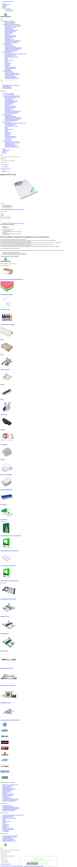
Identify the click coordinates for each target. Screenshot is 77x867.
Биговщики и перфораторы (10, 35)
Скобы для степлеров (9, 59)
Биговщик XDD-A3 (4, 633)
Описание (5, 226)
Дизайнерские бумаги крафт (10, 46)
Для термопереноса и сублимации (11, 56)
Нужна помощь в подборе (19, 209)
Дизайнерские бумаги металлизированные (13, 47)
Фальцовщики (7, 38)
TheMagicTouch (8, 205)
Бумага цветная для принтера (10, 54)
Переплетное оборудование (10, 31)
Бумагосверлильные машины (10, 36)
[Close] (2, 214)
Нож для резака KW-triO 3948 (6, 668)
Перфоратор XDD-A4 (4, 616)
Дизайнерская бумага (7, 43)
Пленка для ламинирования (10, 67)
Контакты (4, 7)
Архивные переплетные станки (11, 76)
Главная (4, 170)
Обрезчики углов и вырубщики (11, 42)
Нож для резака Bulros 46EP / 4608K (7, 685)
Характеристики (6, 227)
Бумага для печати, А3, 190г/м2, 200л (8, 565)
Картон (6, 58)
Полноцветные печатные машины (11, 30)
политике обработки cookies (34, 861)
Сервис (4, 3)
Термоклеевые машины (9, 29)
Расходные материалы (7, 51)
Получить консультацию (5, 256)
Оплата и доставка (6, 4)
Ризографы (7, 34)
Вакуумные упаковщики (9, 23)
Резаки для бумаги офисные (10, 77)
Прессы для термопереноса (10, 27)
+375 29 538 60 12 (9, 9)
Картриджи (7, 64)
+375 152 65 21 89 (9, 10)
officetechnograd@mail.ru (6, 168)
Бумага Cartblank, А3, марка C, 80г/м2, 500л (9, 580)
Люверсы (7, 60)
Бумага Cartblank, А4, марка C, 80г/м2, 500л (9, 550)
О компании (5, 5)
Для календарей (8, 65)
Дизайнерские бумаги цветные (11, 50)
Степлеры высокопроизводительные (12, 41)
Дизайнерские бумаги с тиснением (11, 49)
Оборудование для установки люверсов (12, 26)
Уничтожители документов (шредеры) (12, 73)
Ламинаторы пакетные (9, 75)
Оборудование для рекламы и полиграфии (11, 24)
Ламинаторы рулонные (9, 39)
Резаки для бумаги (8, 28)
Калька (6, 57)
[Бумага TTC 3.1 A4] (25, 201)
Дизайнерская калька (9, 45)
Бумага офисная (8, 70)
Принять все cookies (32, 863)
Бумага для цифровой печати (10, 68)
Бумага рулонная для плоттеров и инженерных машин (15, 53)
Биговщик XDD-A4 (4, 650)
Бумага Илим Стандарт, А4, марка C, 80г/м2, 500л (10, 535)
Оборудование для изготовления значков (13, 40)
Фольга (6, 131)
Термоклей (7, 66)
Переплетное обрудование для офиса (12, 74)
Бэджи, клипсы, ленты (9, 55)
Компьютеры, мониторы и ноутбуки (12, 78)
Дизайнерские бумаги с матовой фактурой (13, 48)
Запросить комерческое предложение (7, 209)
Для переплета (8, 69)
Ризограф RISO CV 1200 (5, 702)
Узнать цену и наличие (14, 256)
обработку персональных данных (17, 223)
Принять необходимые (44, 863)
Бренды (4, 6)
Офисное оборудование (7, 71)
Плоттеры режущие (9, 33)
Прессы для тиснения (9, 37)
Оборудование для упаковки (8, 21)
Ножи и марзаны (8, 63)
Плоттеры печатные (9, 32)
